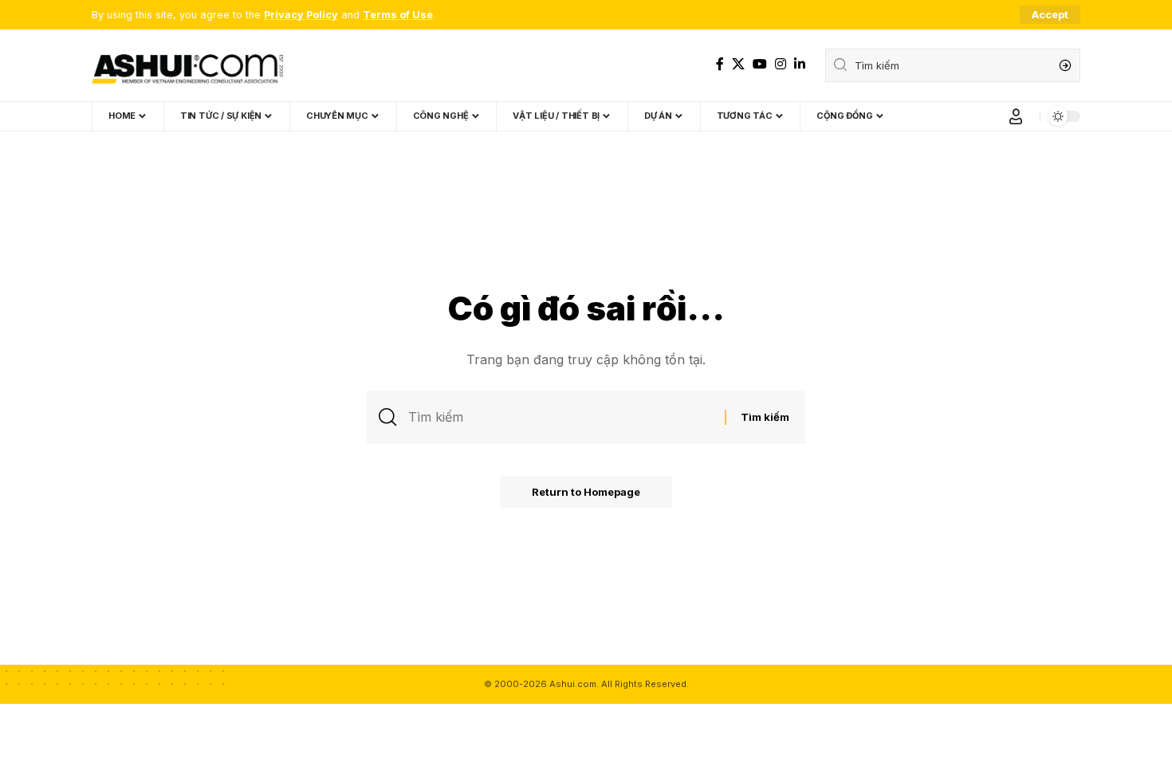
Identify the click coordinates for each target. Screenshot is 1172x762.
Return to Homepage (586, 491)
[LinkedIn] (799, 64)
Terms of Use (398, 15)
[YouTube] (760, 64)
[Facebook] (720, 64)
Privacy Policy (301, 15)
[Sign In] (1016, 116)
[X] (738, 64)
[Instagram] (780, 64)
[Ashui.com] (187, 65)
